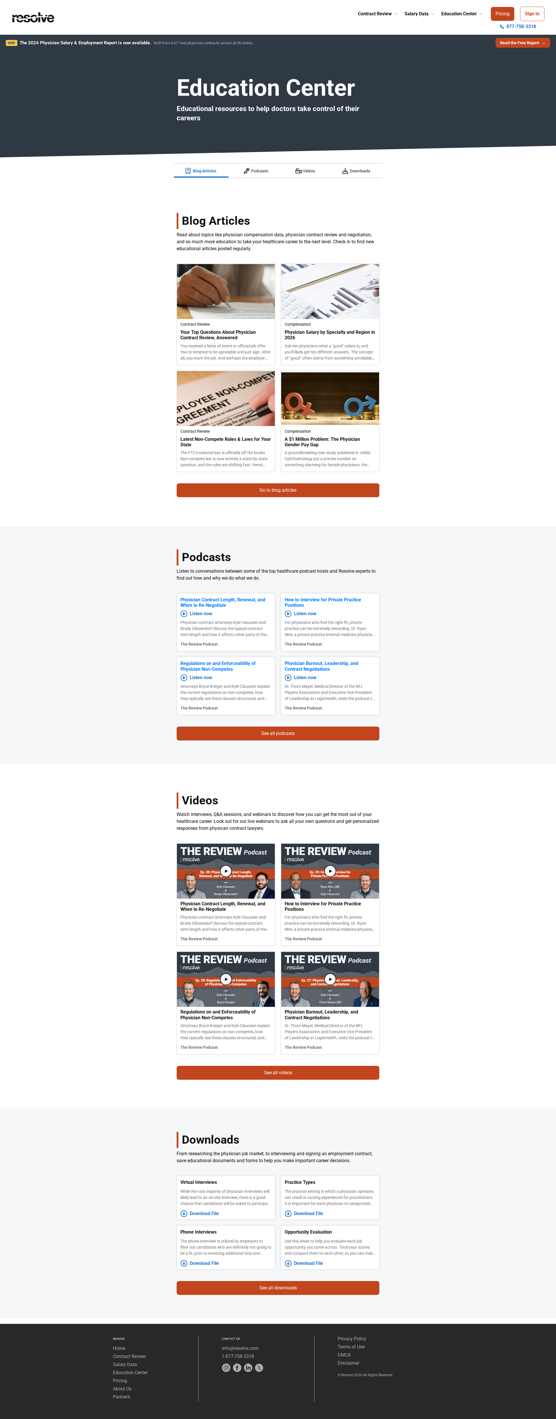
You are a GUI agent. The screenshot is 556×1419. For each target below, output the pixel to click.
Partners (121, 1397)
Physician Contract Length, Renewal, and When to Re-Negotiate (222, 602)
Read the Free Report (523, 42)
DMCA (344, 1355)
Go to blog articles (278, 490)
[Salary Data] (432, 12)
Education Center (459, 13)
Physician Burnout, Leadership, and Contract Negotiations (321, 666)
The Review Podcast (199, 644)
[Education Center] (480, 12)
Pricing (502, 13)
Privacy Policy (352, 1338)
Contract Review (375, 13)
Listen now (201, 613)
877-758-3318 (521, 26)
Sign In (532, 13)
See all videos (278, 1072)
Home (119, 1348)
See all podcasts (278, 733)
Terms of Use (351, 1347)
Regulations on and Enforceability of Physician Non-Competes (218, 666)
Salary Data (417, 13)
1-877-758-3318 (238, 1356)
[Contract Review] (395, 12)
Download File (204, 1213)
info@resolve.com (240, 1348)
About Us (122, 1389)
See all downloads (278, 1288)
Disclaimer (348, 1363)
